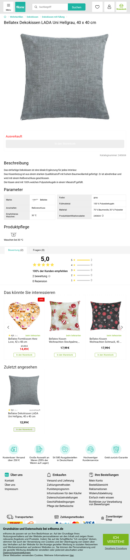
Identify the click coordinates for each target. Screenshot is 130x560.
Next (121, 327)
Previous (8, 327)
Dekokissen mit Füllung (53, 17)
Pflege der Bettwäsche (60, 506)
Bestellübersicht (98, 485)
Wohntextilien (16, 17)
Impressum (11, 489)
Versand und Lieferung (60, 480)
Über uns (10, 485)
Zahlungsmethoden (58, 485)
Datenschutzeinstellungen (17, 552)
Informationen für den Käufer (64, 493)
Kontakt (9, 480)
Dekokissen (32, 17)
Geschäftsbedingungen (61, 502)
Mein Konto (96, 480)
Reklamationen (98, 489)
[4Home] (6, 16)
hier (72, 555)
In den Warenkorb (65, 143)
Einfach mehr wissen (101, 497)
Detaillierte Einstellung (116, 548)
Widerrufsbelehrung (100, 493)
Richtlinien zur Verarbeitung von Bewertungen (105, 503)
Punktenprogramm (58, 489)
